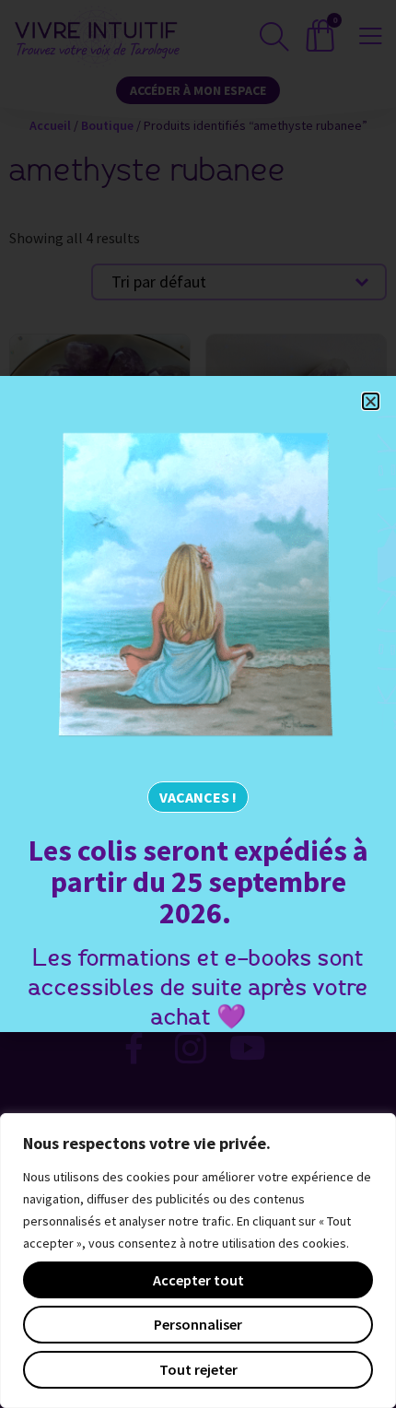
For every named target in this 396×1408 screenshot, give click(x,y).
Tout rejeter (198, 1369)
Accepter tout (198, 1280)
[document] (198, 704)
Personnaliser (198, 1324)
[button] (371, 401)
